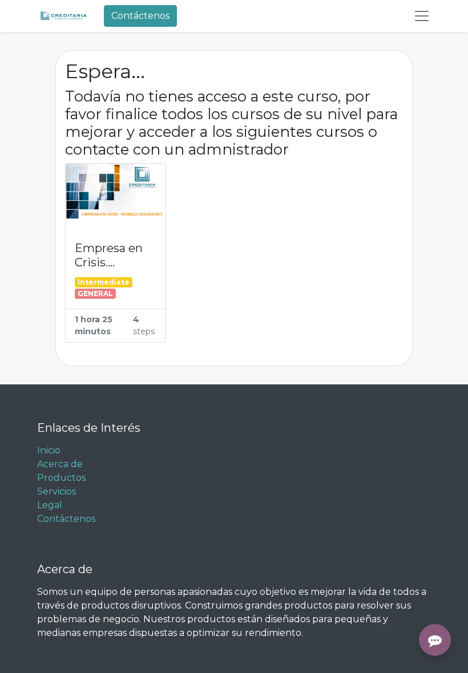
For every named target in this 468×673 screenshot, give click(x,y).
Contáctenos (140, 15)
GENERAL (95, 293)
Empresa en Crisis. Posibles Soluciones (109, 255)
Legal (49, 505)
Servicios (56, 491)
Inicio (48, 450)
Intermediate (104, 282)
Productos (61, 477)
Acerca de (60, 464)
